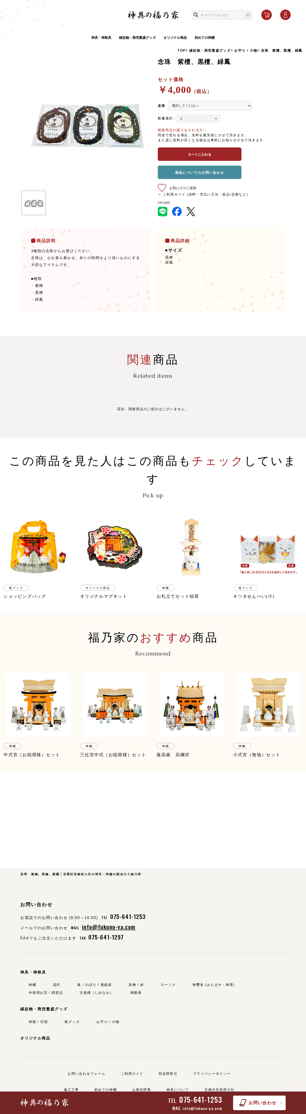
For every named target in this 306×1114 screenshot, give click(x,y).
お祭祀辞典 (141, 1090)
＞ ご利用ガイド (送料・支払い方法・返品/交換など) (203, 194)
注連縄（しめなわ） (97, 992)
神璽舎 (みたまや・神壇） (214, 985)
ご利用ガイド (132, 1074)
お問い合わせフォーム (86, 1074)
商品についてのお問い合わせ (199, 172)
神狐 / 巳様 (38, 1022)
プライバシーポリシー (212, 1074)
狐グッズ (72, 1022)
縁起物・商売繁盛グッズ (137, 37)
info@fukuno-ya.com (202, 1108)
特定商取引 (168, 1074)
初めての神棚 (205, 37)
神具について (177, 1090)
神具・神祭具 (101, 37)
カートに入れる (199, 154)
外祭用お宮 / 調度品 (46, 992)
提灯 (57, 985)
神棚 (32, 985)
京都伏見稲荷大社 (219, 1090)
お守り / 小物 (245, 50)
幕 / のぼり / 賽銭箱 (94, 985)
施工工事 (71, 1090)
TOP (181, 50)
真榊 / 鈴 (136, 985)
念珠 (161, 106)
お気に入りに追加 (182, 188)
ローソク (168, 985)
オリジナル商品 (175, 37)
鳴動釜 (136, 992)
